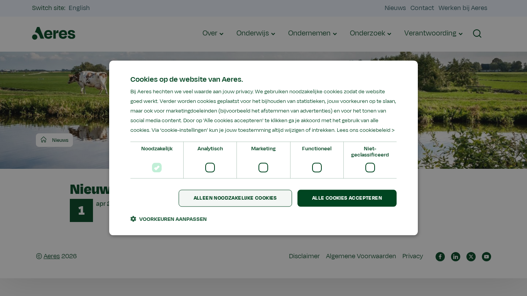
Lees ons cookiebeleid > (366, 130)
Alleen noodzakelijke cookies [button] (235, 198)
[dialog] (263, 148)
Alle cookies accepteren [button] (347, 198)
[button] (168, 219)
